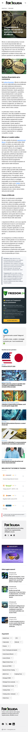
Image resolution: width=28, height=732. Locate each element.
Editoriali (18, 642)
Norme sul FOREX (8, 666)
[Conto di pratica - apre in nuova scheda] (23, 496)
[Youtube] (11, 535)
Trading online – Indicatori (10, 694)
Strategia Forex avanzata (10, 682)
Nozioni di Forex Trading (10, 670)
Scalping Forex (19, 674)
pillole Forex (7, 674)
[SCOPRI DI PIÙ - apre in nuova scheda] (23, 506)
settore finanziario (9, 82)
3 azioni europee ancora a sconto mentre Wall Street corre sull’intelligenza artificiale (16, 624)
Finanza (6, 646)
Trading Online (8, 690)
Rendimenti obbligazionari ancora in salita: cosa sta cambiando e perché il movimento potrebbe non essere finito (16, 609)
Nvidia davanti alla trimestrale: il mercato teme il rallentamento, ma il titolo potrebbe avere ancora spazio (17, 594)
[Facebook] (5, 535)
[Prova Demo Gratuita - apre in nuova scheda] (23, 486)
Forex (5, 8)
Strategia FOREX (8, 678)
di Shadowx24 (12, 572)
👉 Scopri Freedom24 (11, 320)
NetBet (18, 183)
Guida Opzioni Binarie (9, 654)
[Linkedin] (14, 535)
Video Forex (6, 698)
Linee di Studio (7, 658)
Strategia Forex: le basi (9, 686)
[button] (2, 3)
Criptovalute (10, 8)
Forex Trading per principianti (11, 650)
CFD (17, 638)
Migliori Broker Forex (9, 662)
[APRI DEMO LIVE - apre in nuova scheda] (23, 476)
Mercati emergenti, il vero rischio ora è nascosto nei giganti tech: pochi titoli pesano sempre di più (16, 579)
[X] (8, 535)
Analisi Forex (7, 638)
